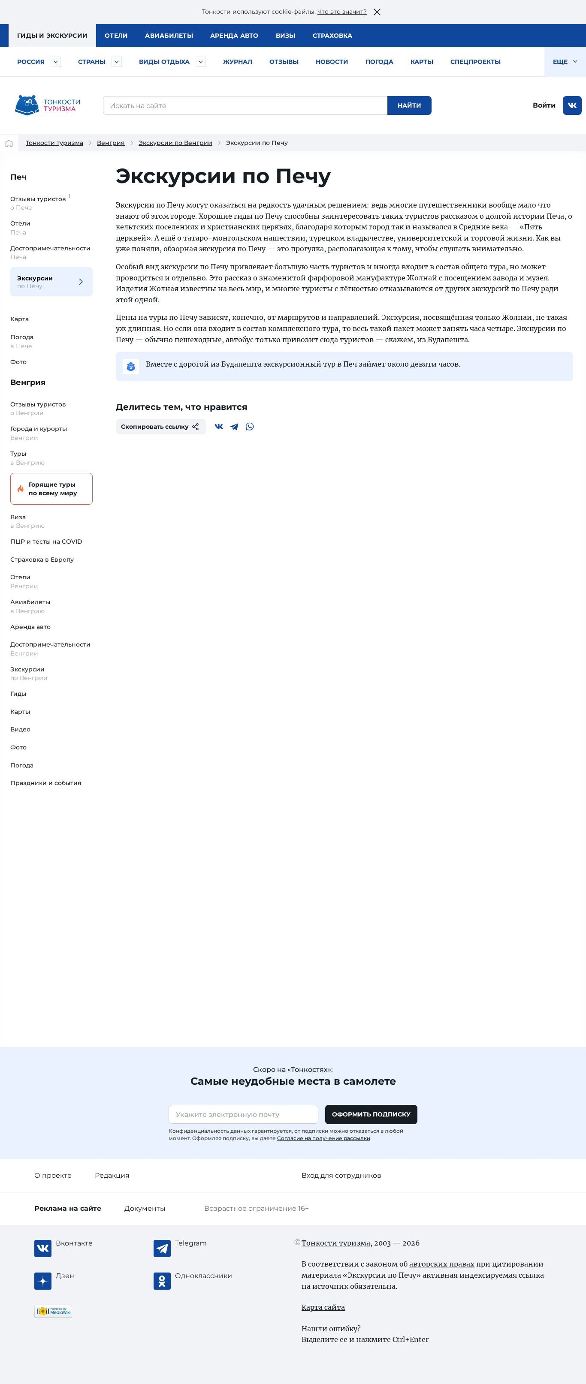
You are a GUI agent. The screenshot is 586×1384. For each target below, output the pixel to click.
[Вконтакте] (219, 426)
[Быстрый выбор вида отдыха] (201, 62)
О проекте (53, 1175)
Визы (286, 35)
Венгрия (111, 143)
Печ (18, 177)
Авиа (169, 35)
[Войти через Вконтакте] (572, 105)
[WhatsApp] (249, 426)
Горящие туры (53, 489)
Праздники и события (46, 783)
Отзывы (284, 62)
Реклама (67, 1208)
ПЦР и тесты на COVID (46, 541)
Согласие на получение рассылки (323, 1138)
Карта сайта (323, 1307)
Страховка (332, 35)
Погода (379, 62)
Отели (116, 35)
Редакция (112, 1175)
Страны (92, 62)
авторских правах (441, 1264)
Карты (422, 62)
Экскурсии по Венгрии (175, 143)
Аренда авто (234, 35)
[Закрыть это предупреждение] (377, 12)
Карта (19, 319)
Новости (332, 62)
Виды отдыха (164, 62)
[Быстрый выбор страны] (117, 62)
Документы (145, 1208)
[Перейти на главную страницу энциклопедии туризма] (47, 105)
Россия (31, 62)
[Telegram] (234, 426)
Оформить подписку (371, 1114)
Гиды (18, 694)
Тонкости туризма (54, 143)
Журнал (237, 62)
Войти (544, 105)
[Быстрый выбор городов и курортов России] (56, 62)
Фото (18, 362)
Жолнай (422, 278)
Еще (561, 62)
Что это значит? (342, 11)
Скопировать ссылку (155, 426)
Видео (20, 729)
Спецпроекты (475, 62)
